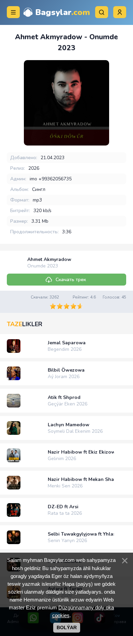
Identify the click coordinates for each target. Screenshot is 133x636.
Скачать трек (71, 279)
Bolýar (67, 627)
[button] (119, 12)
